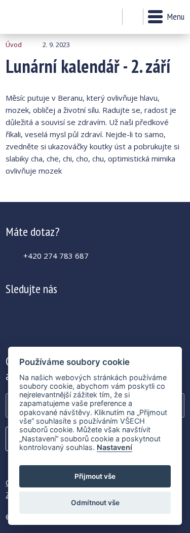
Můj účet (112, 17)
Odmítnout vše (95, 503)
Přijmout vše (95, 476)
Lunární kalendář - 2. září (33, 17)
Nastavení (114, 447)
